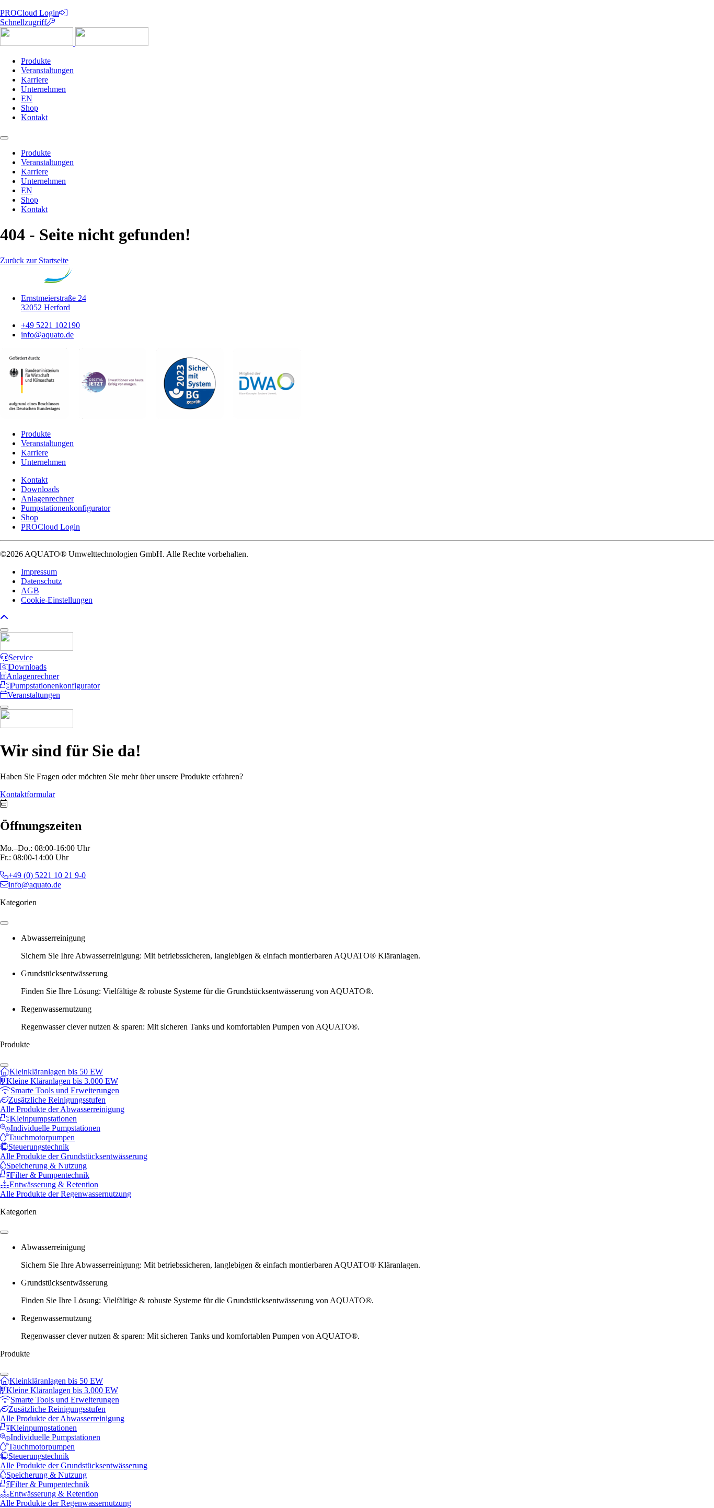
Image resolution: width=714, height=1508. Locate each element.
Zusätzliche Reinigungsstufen (57, 1099)
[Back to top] (4, 617)
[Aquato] (74, 43)
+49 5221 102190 (50, 325)
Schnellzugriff (23, 22)
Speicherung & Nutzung (46, 1165)
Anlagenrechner (47, 498)
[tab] (367, 947)
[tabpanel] (357, 1090)
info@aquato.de (47, 334)
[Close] (4, 630)
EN (26, 98)
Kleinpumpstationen (43, 1118)
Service (20, 657)
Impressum (39, 571)
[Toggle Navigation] (4, 137)
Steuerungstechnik (38, 1146)
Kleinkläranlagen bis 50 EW (56, 1071)
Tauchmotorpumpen (41, 1137)
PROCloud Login (29, 12)
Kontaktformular (27, 794)
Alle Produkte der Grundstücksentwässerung (73, 1156)
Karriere (34, 79)
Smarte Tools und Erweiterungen (64, 1090)
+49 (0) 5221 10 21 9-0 (47, 875)
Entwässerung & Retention (53, 1184)
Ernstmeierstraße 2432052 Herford (53, 303)
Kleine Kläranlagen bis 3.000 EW (62, 1081)
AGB (30, 590)
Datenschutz (41, 581)
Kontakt (34, 117)
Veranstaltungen (47, 70)
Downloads (40, 489)
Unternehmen (43, 89)
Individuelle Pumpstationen (55, 1128)
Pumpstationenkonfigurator (65, 508)
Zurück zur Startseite (34, 260)
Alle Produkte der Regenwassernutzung (65, 1193)
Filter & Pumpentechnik (49, 1175)
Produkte (36, 60)
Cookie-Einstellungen (57, 599)
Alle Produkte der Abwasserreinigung (62, 1109)
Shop (29, 107)
